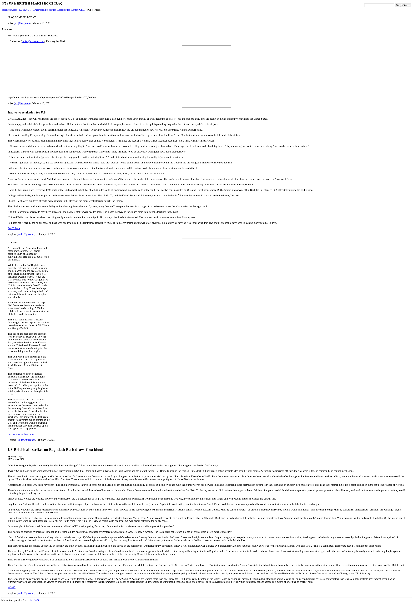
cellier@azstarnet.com (33, 41)
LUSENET (25, 9)
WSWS (11, 587)
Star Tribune (14, 228)
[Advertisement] (206, 70)
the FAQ (34, 600)
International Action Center (21, 434)
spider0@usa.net (26, 234)
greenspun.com (9, 9)
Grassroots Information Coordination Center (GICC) (59, 9)
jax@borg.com (22, 23)
